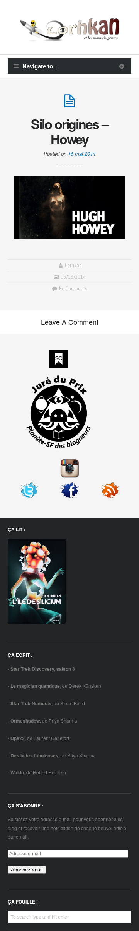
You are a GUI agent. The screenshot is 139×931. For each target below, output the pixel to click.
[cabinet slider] (121, 66)
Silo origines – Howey (69, 131)
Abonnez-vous (27, 870)
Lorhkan (73, 265)
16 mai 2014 (81, 153)
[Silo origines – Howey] (69, 104)
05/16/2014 (73, 277)
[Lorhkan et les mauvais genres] (69, 37)
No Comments (72, 288)
